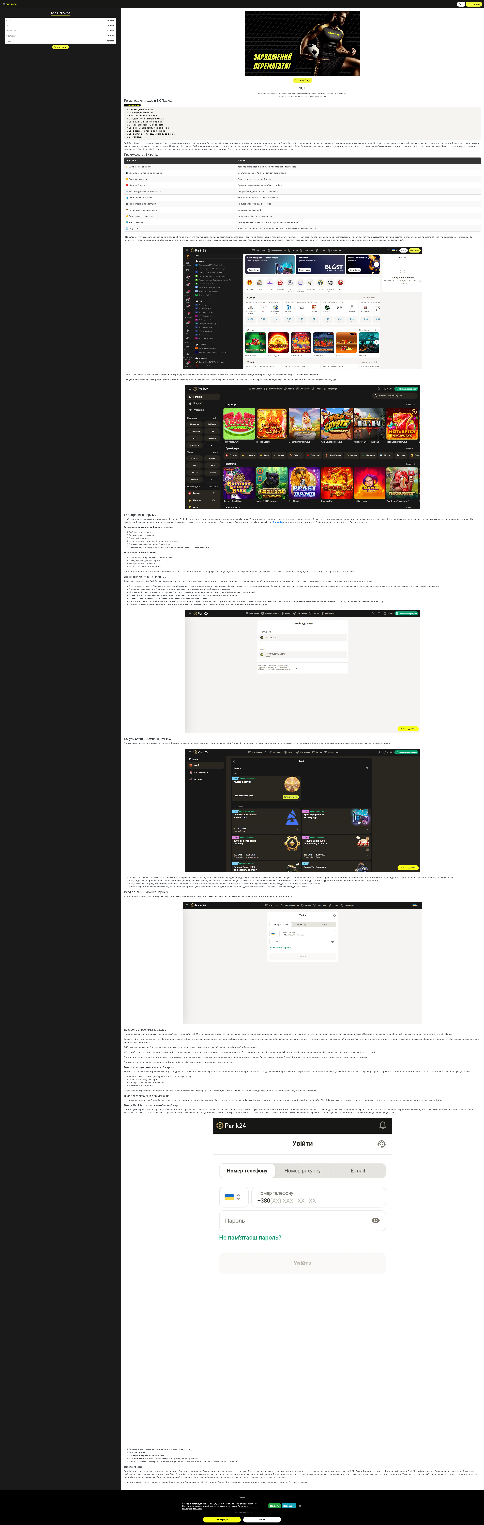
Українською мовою (132, 105)
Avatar (9, 20)
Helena (9, 41)
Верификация (136, 137)
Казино (242, 1497)
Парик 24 (278, 522)
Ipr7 (8, 25)
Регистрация (222, 1520)
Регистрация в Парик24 (141, 112)
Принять (274, 1506)
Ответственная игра (242, 1512)
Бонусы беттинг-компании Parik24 (146, 118)
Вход (461, 4)
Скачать (262, 1520)
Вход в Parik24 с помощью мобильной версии (152, 134)
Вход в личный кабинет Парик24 (145, 121)
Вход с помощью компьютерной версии (149, 128)
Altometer (11, 36)
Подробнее (289, 1506)
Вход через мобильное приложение (147, 131)
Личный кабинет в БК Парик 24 (145, 115)
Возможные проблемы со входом (146, 124)
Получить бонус (303, 80)
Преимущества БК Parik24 (142, 109)
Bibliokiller (11, 30)
